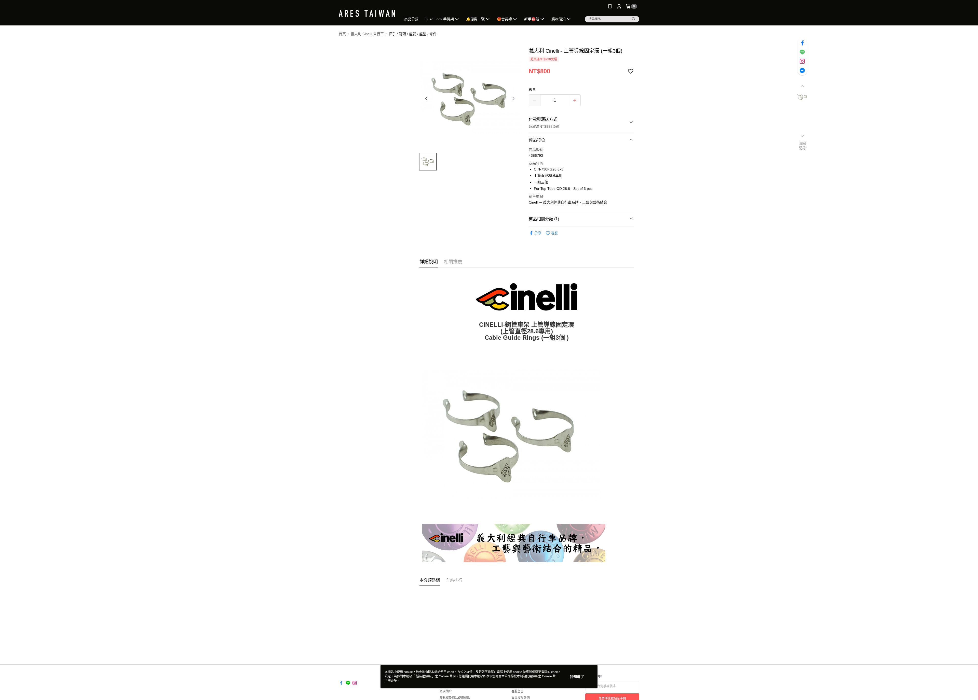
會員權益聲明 (520, 698)
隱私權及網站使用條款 (455, 698)
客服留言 (517, 691)
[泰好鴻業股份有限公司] (367, 13)
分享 (537, 233)
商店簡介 (446, 691)
